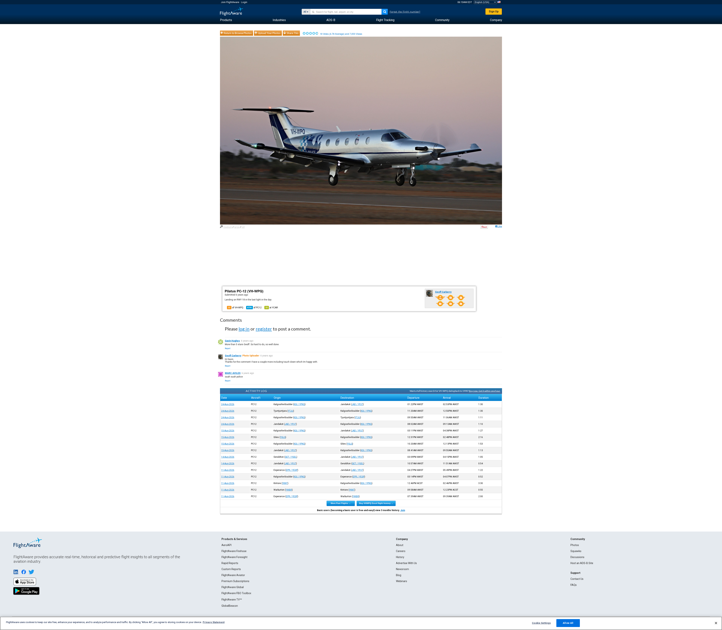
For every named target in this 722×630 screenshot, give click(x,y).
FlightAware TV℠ (231, 599)
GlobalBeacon (229, 605)
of (254, 307)
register (264, 328)
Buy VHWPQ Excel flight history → (376, 503)
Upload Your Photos (269, 33)
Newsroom (402, 569)
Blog (398, 575)
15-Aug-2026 (227, 430)
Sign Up (493, 11)
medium (227, 227)
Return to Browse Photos (238, 33)
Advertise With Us (406, 563)
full (243, 227)
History (400, 557)
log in (244, 328)
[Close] (716, 623)
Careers (400, 551)
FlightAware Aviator (233, 575)
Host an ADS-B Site (581, 563)
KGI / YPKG (299, 404)
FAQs (573, 584)
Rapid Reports (229, 563)
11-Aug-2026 (227, 470)
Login (244, 2)
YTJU (290, 411)
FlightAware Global (232, 587)
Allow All (568, 623)
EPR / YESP (291, 470)
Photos (574, 545)
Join (402, 510)
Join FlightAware (230, 2)
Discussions (577, 557)
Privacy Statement (213, 622)
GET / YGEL (291, 457)
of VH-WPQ (235, 307)
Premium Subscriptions (235, 581)
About (399, 545)
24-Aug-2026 (227, 404)
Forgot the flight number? (405, 12)
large (236, 227)
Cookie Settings (541, 623)
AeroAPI (226, 545)
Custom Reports (231, 569)
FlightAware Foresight (234, 557)
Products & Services (234, 539)
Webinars (401, 581)
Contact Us (576, 578)
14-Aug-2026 (227, 457)
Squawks (575, 551)
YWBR (289, 490)
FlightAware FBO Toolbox (236, 593)
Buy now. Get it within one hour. (485, 390)
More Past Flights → (341, 503)
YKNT (285, 483)
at (271, 307)
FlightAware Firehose (233, 551)
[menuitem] (226, 20)
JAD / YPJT (357, 404)
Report (227, 348)
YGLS (282, 437)
